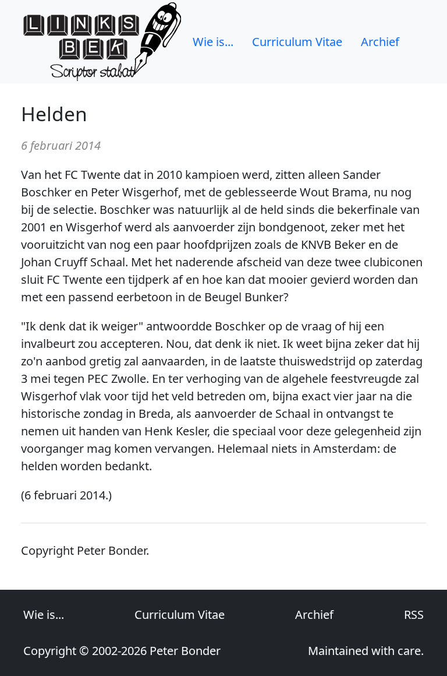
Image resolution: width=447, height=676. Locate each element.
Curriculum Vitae (297, 42)
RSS (414, 614)
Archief (380, 42)
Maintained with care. (366, 651)
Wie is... (213, 42)
